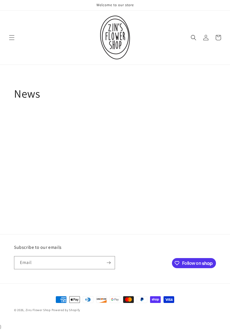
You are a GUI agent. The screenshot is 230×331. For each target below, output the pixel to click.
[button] (12, 37)
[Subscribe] (108, 262)
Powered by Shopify (66, 310)
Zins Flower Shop (38, 310)
